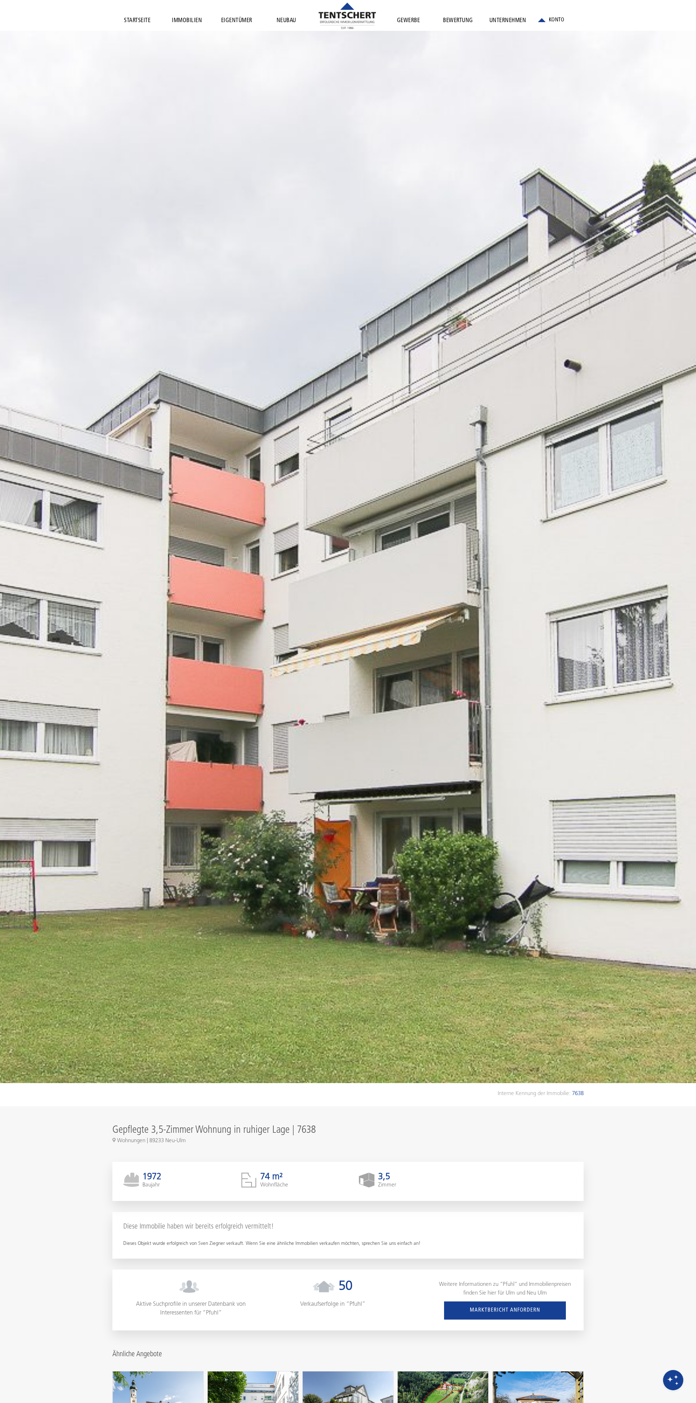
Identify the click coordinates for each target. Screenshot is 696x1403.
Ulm (510, 1293)
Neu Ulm (537, 1293)
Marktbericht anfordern (505, 1310)
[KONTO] (551, 20)
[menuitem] (137, 22)
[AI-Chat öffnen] (673, 1380)
